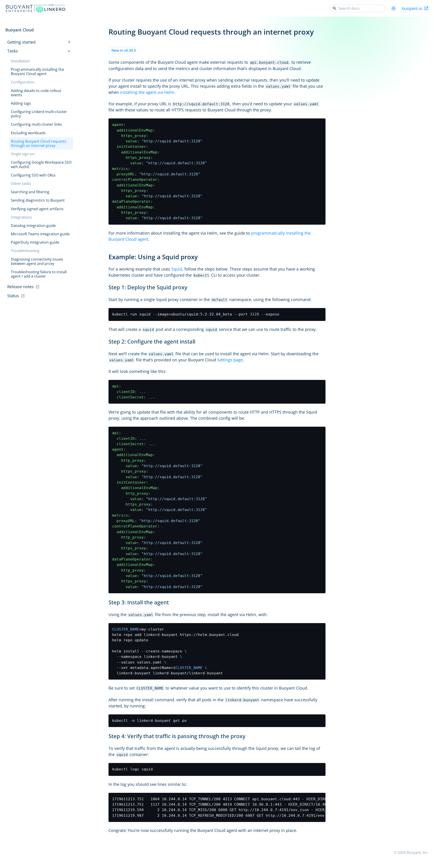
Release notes (20, 286)
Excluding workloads (28, 132)
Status (13, 295)
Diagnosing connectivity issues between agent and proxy (37, 261)
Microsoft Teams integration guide (40, 233)
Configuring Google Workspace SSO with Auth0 (41, 164)
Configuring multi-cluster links (36, 124)
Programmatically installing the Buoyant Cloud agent (37, 71)
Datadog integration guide (33, 225)
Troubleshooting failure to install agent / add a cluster (39, 274)
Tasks (12, 51)
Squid (176, 269)
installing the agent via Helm (147, 92)
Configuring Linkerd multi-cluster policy (39, 113)
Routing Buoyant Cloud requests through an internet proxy (38, 143)
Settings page (230, 360)
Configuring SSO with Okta (33, 175)
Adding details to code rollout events (36, 92)
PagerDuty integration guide (35, 242)
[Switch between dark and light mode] (393, 8)
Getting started (21, 42)
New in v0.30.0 (123, 50)
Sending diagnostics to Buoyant (38, 200)
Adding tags (21, 103)
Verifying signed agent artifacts (37, 208)
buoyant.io (412, 8)
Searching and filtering (30, 191)
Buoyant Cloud (19, 30)
